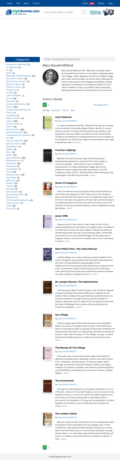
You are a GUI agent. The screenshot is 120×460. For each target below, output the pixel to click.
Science (9, 186)
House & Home (13, 123)
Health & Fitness (13, 118)
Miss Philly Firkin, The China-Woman (76, 248)
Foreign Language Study (17, 109)
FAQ (18, 3)
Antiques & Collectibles (16, 64)
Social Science (12, 191)
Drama (9, 98)
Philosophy (11, 166)
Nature (9, 155)
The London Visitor (66, 413)
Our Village (61, 314)
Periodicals (11, 163)
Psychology (11, 177)
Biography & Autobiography (18, 75)
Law (8, 138)
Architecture (11, 67)
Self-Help (10, 189)
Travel (8, 205)
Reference (10, 180)
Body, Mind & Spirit (14, 78)
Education (10, 101)
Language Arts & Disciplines (18, 135)
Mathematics (12, 146)
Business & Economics (16, 81)
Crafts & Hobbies (13, 95)
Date (73, 110)
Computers (11, 90)
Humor (9, 126)
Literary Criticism (13, 143)
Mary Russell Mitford (67, 121)
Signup (101, 3)
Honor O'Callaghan (66, 182)
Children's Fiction (13, 87)
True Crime (11, 208)
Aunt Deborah (63, 117)
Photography (12, 169)
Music (8, 152)
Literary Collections (14, 140)
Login (110, 3)
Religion (9, 183)
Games (9, 112)
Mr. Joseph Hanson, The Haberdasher (76, 281)
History (9, 121)
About (26, 3)
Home (9, 3)
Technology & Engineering (17, 200)
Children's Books (13, 84)
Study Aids (10, 197)
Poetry (9, 171)
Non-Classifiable (13, 157)
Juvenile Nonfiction (14, 132)
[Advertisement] (60, 36)
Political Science (13, 174)
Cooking (9, 92)
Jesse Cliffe (61, 215)
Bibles (8, 73)
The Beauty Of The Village (70, 347)
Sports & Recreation (15, 194)
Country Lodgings (65, 150)
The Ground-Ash (64, 380)
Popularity (55, 110)
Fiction (9, 107)
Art (7, 70)
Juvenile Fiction (12, 129)
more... (78, 142)
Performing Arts (13, 160)
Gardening (11, 115)
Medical (9, 149)
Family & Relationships (16, 104)
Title (64, 110)
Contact (36, 3)
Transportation (12, 203)
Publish (87, 3)
